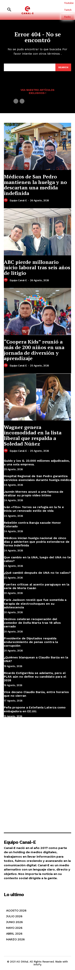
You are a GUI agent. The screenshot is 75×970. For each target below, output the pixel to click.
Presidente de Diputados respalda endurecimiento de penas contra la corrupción (31, 641)
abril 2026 (14, 933)
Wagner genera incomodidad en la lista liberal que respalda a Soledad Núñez (32, 435)
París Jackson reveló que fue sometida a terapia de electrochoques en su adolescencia (35, 603)
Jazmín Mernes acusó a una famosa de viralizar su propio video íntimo (33, 493)
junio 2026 (14, 922)
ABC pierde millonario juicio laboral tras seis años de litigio (37, 267)
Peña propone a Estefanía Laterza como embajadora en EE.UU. (35, 709)
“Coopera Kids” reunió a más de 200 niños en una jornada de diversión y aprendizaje (34, 349)
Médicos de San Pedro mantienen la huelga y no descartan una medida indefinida (35, 184)
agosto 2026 (16, 910)
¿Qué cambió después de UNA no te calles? (37, 572)
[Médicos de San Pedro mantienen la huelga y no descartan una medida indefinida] (37, 146)
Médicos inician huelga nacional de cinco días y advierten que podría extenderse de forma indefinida (36, 541)
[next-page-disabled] (22, 101)
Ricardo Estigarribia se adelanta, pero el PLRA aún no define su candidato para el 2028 (35, 676)
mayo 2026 (14, 928)
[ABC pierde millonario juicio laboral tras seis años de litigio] (37, 231)
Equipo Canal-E (18, 200)
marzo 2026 (15, 939)
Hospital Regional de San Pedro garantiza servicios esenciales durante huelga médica (37, 478)
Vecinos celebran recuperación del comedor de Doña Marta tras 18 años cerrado (32, 622)
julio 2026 (14, 916)
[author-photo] (6, 200)
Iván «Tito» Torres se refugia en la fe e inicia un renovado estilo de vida (34, 509)
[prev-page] (15, 101)
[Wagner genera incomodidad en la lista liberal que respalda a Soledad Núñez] (37, 397)
